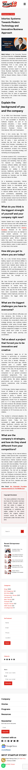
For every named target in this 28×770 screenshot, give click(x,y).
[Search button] (22, 531)
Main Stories (8, 599)
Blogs (5, 589)
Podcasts (6, 601)
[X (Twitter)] (7, 659)
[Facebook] (4, 659)
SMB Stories (8, 605)
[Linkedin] (17, 741)
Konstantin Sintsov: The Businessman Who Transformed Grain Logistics (17, 550)
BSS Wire (7, 593)
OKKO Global (11, 764)
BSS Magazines (8, 591)
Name (5, 669)
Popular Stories (8, 603)
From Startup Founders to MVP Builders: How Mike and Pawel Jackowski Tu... (17, 555)
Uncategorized (8, 608)
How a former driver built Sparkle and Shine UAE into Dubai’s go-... (18, 561)
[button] (25, 4)
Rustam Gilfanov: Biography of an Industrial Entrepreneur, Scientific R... (17, 571)
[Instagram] (9, 659)
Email (5, 676)
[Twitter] (11, 741)
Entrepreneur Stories (8, 14)
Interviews (7, 597)
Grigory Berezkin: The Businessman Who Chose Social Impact (17, 566)
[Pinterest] (11, 659)
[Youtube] (14, 741)
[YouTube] (14, 659)
